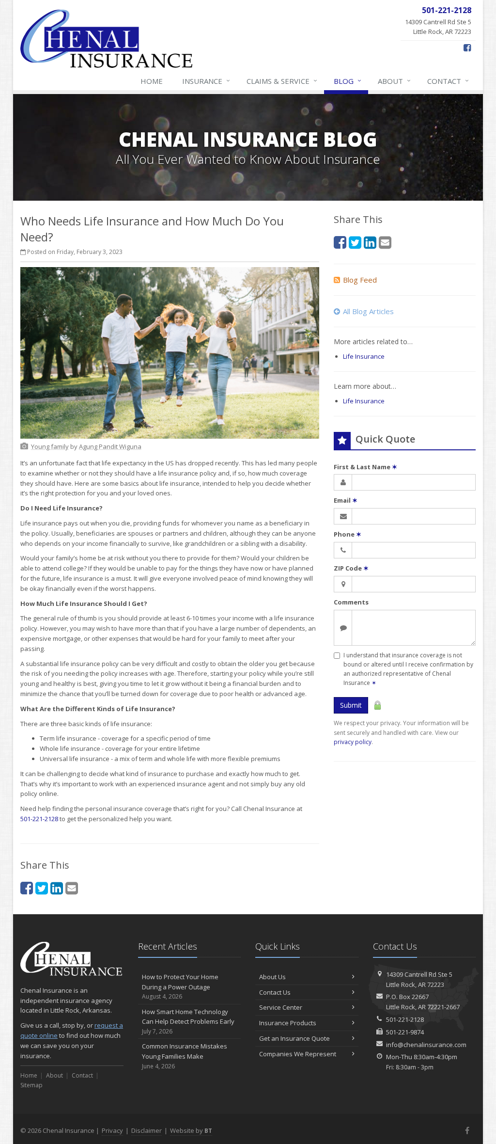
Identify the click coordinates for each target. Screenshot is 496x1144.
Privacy (112, 1130)
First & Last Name (365, 466)
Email (345, 500)
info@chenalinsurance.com (426, 1044)
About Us (272, 976)
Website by (191, 1130)
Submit (351, 705)
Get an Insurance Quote (294, 1038)
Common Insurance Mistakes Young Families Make (184, 1056)
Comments (351, 602)
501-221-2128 (39, 818)
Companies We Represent (297, 1053)
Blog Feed (360, 280)
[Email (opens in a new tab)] (71, 888)
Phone (347, 534)
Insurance (206, 81)
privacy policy (353, 742)
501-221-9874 (405, 1032)
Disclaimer (146, 1130)
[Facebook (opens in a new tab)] (467, 47)
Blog (347, 81)
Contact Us (275, 992)
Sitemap (31, 1085)
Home (151, 81)
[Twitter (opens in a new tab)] (41, 888)
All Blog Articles (368, 311)
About (394, 81)
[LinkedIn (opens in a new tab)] (56, 888)
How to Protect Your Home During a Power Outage (180, 986)
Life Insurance (364, 356)
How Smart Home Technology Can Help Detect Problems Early (188, 1021)
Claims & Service (282, 81)
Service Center (280, 1007)
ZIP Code (351, 568)
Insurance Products (287, 1022)
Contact (448, 81)
